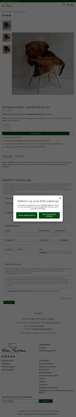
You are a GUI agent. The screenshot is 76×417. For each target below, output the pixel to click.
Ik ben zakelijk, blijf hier (27, 215)
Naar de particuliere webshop (49, 215)
